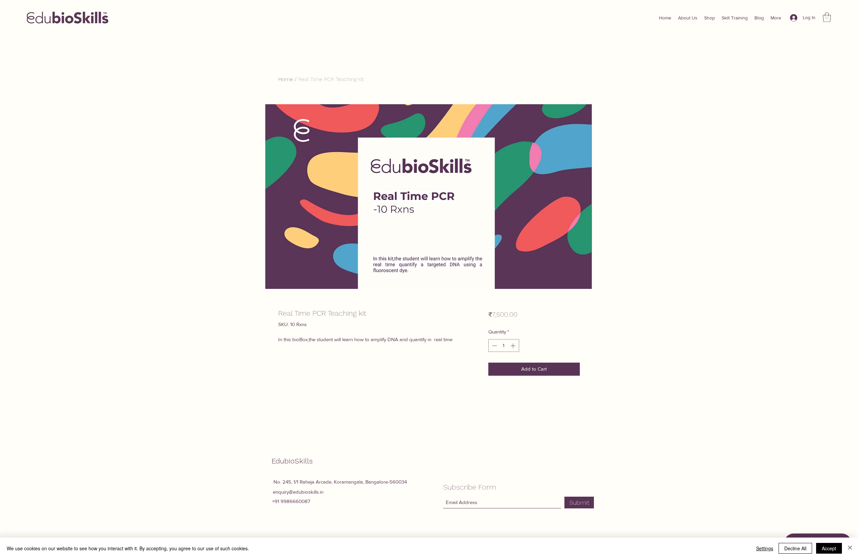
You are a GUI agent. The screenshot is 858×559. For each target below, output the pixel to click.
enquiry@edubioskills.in (298, 492)
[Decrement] (493, 345)
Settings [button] (764, 548)
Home (285, 79)
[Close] (850, 548)
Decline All (795, 548)
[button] (827, 17)
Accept (829, 548)
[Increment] (513, 345)
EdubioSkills (292, 461)
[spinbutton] (503, 345)
